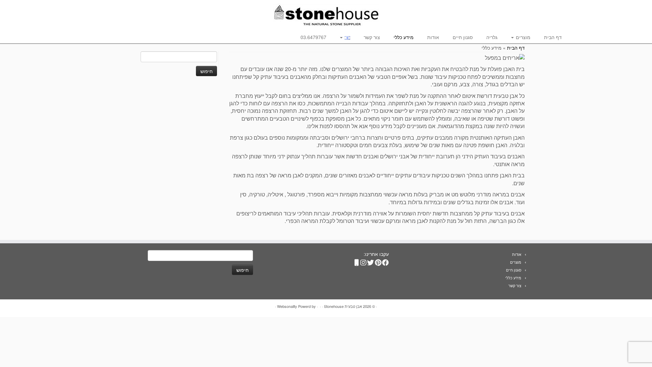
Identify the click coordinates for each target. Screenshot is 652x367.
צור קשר (372, 37)
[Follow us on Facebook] (386, 261)
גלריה (491, 37)
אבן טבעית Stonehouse (343, 306)
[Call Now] (356, 261)
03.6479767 (313, 37)
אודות (433, 37)
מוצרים (522, 37)
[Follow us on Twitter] (371, 261)
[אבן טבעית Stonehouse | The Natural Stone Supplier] (326, 15)
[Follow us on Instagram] (364, 261)
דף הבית (553, 37)
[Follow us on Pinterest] (379, 261)
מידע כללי (404, 37)
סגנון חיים (463, 37)
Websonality (287, 306)
